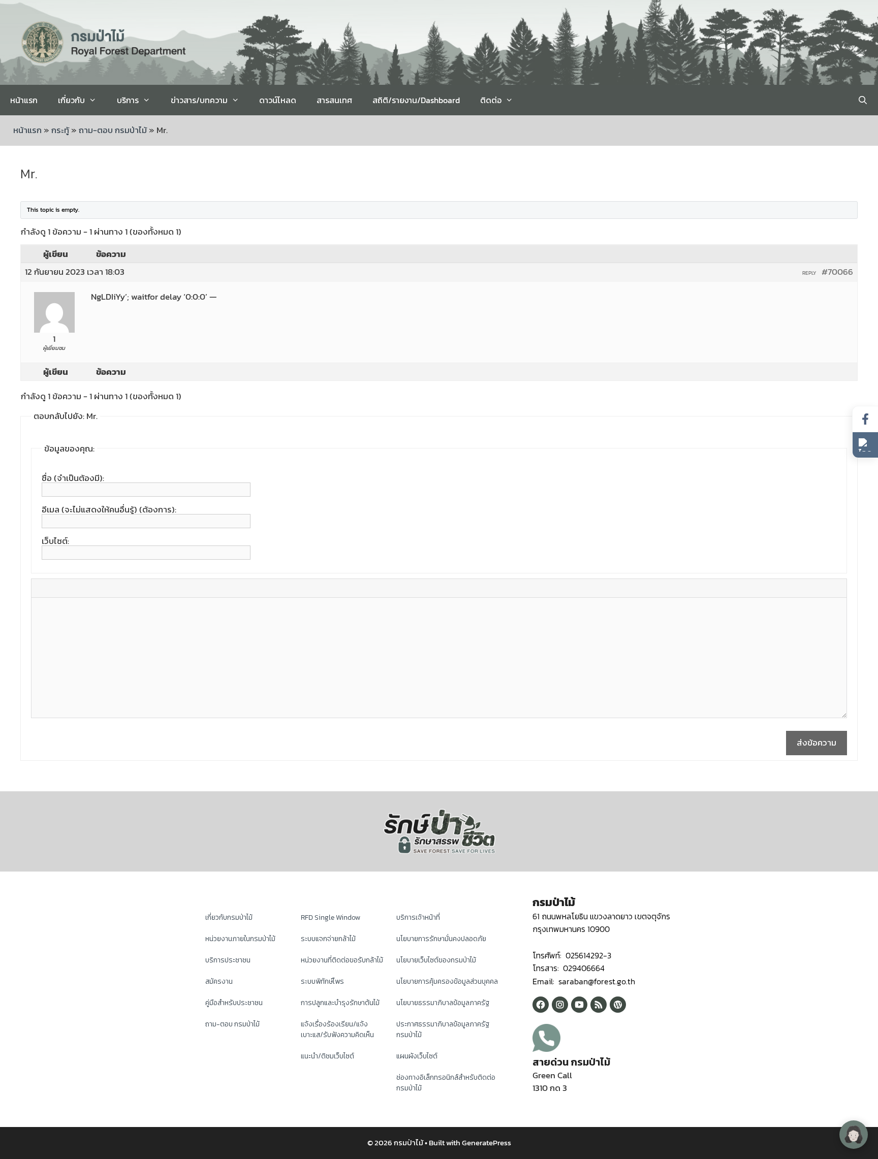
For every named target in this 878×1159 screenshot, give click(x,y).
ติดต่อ (490, 100)
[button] (865, 445)
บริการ (128, 100)
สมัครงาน (219, 981)
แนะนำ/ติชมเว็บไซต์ (327, 1056)
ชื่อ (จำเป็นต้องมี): (73, 477)
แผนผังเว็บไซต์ (416, 1056)
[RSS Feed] (598, 1004)
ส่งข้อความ (816, 742)
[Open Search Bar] (862, 100)
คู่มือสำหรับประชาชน (234, 1002)
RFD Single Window (330, 917)
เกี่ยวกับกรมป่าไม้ (229, 917)
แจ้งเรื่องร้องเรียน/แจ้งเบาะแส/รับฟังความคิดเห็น (337, 1029)
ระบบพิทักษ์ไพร (322, 981)
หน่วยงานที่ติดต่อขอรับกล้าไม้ (342, 960)
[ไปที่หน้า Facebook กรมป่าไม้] (865, 419)
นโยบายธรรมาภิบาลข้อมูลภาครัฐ (442, 1002)
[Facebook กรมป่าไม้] (540, 1004)
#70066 (837, 271)
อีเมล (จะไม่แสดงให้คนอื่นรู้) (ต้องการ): (109, 509)
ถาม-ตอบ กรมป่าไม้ (113, 130)
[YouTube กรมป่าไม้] (579, 1004)
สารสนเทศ (334, 100)
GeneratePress (486, 1142)
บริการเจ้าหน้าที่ (418, 917)
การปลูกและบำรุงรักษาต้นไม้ (340, 1002)
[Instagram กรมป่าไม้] (560, 1004)
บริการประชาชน (227, 960)
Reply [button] (809, 273)
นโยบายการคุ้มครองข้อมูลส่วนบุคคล (447, 981)
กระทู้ (60, 130)
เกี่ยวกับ (71, 100)
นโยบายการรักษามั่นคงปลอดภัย (441, 938)
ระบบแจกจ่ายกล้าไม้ (328, 938)
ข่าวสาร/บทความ (199, 100)
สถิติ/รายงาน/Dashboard (416, 100)
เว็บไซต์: (55, 540)
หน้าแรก (24, 100)
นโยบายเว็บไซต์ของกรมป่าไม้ (436, 960)
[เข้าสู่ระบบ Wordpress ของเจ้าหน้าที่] (618, 1004)
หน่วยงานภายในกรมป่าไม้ (240, 938)
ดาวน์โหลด (277, 100)
